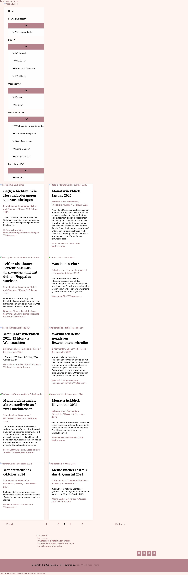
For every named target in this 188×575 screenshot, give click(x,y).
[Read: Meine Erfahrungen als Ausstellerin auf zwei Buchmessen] (21, 394)
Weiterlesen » (21, 232)
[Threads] (154, 553)
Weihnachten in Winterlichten (29, 126)
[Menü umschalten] (26, 25)
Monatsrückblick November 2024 (66, 402)
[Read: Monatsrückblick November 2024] (66, 394)
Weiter (120, 524)
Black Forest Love (23, 141)
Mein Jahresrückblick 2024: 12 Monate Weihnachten (21, 338)
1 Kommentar (58, 349)
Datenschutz (42, 536)
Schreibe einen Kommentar (16, 206)
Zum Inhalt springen (9, 1)
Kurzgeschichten (23, 156)
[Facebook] (139, 553)
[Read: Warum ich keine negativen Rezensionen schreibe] (66, 328)
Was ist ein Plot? (65, 264)
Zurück (8, 524)
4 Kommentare (59, 481)
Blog (10, 40)
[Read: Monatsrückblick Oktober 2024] (16, 464)
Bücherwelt (20, 53)
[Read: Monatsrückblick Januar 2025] (68, 185)
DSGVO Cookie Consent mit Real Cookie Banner (23, 574)
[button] (26, 19)
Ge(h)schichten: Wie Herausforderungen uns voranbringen (20, 195)
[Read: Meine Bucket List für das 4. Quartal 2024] (62, 464)
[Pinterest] (149, 553)
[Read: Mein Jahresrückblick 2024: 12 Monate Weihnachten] (15, 328)
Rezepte (19, 178)
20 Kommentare (11, 349)
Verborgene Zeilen (24, 32)
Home (11, 11)
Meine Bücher (15, 113)
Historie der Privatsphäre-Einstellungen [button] (56, 543)
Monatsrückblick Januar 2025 (66, 193)
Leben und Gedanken (25, 69)
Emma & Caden (22, 149)
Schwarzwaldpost (16, 19)
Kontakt (19, 97)
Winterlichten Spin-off (26, 134)
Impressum (42, 538)
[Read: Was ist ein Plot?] (62, 258)
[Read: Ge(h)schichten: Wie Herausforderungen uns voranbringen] (12, 185)
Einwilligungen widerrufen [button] (49, 546)
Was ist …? (20, 61)
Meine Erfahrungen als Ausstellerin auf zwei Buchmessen (19, 404)
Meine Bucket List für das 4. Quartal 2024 (69, 472)
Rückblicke (20, 76)
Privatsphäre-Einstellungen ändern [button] (53, 541)
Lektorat (19, 105)
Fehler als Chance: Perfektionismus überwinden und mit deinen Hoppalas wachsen (20, 272)
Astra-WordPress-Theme (87, 565)
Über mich (13, 84)
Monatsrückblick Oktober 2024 (17, 472)
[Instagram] (144, 553)
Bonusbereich (14, 164)
